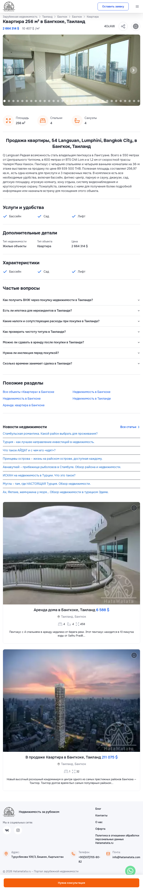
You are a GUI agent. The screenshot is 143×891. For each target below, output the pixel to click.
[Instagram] (18, 830)
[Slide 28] (116, 101)
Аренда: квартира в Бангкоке (24, 405)
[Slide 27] (112, 101)
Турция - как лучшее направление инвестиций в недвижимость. (48, 442)
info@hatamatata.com (126, 857)
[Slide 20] (80, 101)
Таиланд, (67, 617)
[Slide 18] (71, 101)
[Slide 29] (121, 101)
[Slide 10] (36, 101)
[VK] (7, 830)
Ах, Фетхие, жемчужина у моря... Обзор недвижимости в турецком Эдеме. (56, 492)
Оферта (100, 828)
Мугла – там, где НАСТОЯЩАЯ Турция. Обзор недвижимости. (47, 484)
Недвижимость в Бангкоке (91, 392)
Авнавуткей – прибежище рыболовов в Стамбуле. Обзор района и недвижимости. (62, 467)
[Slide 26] (107, 101)
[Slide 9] (31, 101)
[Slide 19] (76, 101)
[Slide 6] (18, 101)
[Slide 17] (67, 101)
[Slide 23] (94, 101)
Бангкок (80, 617)
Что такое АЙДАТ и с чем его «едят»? (29, 450)
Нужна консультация (71, 883)
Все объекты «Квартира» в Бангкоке (28, 392)
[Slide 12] (45, 101)
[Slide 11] (40, 101)
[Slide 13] (49, 101)
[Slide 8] (27, 101)
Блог (98, 808)
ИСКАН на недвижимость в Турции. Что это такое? (39, 475)
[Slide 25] (103, 101)
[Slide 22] (89, 101)
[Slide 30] (125, 101)
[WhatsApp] (130, 871)
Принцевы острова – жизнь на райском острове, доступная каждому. (52, 459)
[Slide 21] (85, 101)
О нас (99, 822)
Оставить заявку (113, 6)
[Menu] (137, 6)
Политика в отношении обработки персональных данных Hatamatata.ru (117, 839)
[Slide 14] (54, 101)
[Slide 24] (98, 101)
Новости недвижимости (25, 427)
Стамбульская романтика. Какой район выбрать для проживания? (50, 434)
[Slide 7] (22, 101)
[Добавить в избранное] (135, 26)
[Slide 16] (62, 101)
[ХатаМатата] (9, 812)
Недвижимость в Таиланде (92, 398)
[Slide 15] (58, 101)
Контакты (101, 815)
